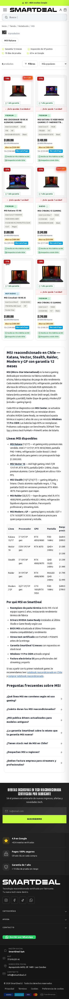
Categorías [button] (9, 911)
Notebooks (23, 26)
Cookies (34, 989)
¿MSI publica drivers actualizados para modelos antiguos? (29, 719)
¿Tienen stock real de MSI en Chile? (27, 743)
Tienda (12, 26)
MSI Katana (10, 40)
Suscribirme (34, 819)
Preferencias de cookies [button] (53, 989)
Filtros (31, 64)
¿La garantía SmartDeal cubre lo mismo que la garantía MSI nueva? (32, 732)
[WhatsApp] (31, 900)
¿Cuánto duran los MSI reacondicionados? (31, 709)
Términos (22, 989)
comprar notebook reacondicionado (25, 676)
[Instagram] (6, 900)
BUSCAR (6, 17)
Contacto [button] (8, 927)
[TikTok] (22, 900)
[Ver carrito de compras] (65, 10)
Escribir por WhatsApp (21, 937)
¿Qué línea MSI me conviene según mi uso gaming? (31, 698)
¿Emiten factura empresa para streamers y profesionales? (31, 762)
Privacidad (9, 989)
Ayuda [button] (6, 919)
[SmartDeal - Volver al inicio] (33, 10)
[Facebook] (14, 900)
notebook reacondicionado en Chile (44, 672)
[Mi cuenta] (61, 10)
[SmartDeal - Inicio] (34, 882)
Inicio (4, 26)
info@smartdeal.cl (16, 975)
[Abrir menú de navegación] (5, 9)
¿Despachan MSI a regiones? (23, 752)
